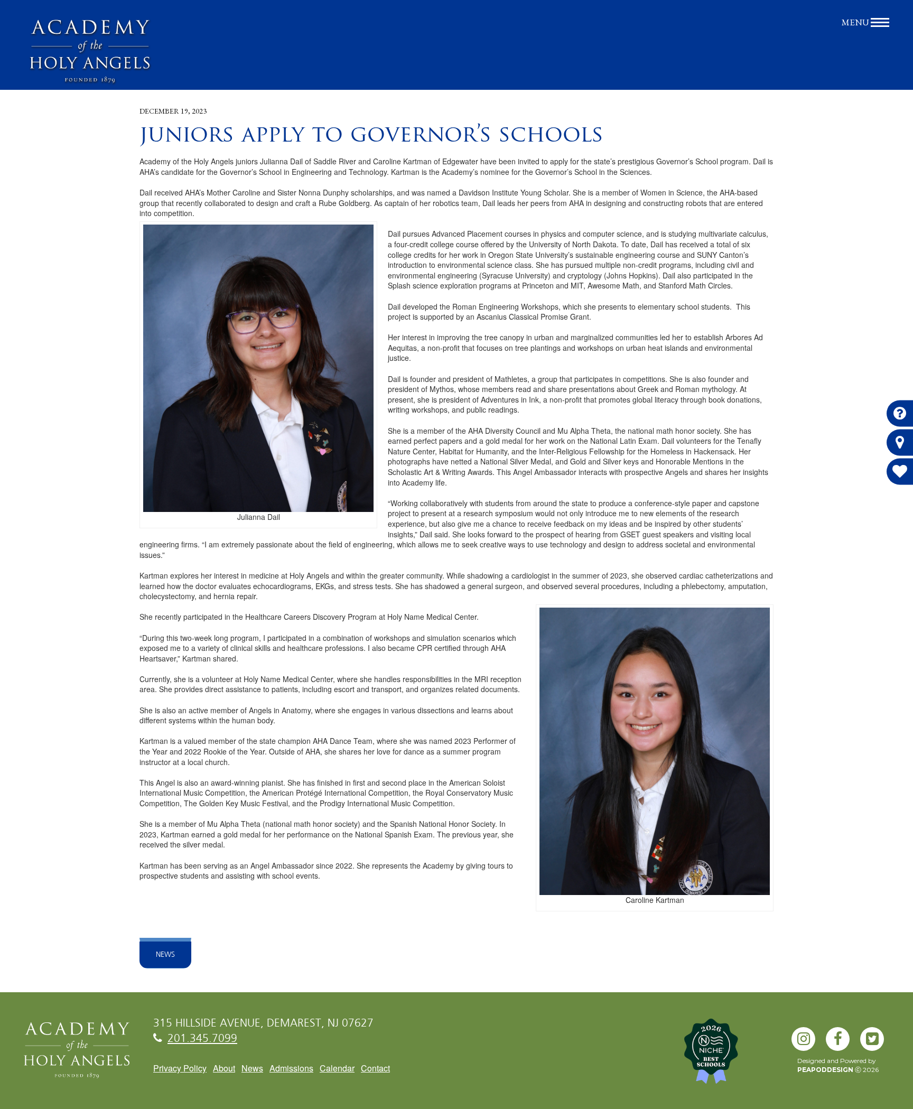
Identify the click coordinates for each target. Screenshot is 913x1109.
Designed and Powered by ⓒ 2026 (838, 1065)
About (224, 1068)
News (165, 954)
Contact (375, 1068)
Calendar (337, 1068)
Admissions (291, 1068)
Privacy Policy (180, 1068)
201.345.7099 (202, 1039)
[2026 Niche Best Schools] (728, 1056)
